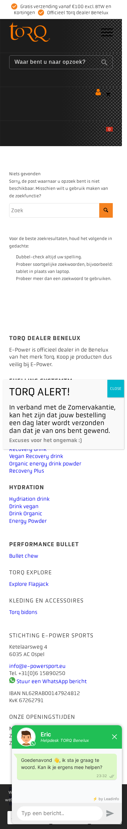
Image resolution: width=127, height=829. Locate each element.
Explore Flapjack (28, 584)
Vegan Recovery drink (36, 456)
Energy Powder (28, 521)
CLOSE (115, 388)
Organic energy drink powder (45, 463)
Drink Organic (25, 513)
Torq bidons (23, 612)
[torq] (50, 32)
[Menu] (103, 32)
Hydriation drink (29, 499)
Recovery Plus (26, 471)
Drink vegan (24, 506)
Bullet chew (23, 556)
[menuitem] (103, 32)
